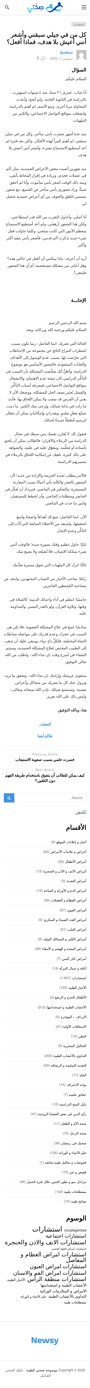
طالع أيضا (45, 735)
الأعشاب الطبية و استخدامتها (66, 1007)
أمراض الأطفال (75, 861)
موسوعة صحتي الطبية (42, 1369)
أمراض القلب (76, 929)
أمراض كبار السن (74, 958)
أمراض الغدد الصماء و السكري (65, 919)
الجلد (82, 1074)
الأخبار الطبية (77, 987)
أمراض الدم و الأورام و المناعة (65, 890)
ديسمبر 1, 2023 (61, 58)
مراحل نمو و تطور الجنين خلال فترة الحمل (56, 1181)
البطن (82, 1036)
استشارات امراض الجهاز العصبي (69, 1248)
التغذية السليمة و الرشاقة (68, 1065)
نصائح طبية (78, 1201)
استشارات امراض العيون (58, 1265)
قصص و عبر (77, 1171)
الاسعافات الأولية (74, 1026)
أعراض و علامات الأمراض (68, 851)
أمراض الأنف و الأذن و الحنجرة (64, 871)
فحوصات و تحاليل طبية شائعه (65, 1162)
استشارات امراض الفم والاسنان (49, 1272)
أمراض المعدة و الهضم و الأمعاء (64, 948)
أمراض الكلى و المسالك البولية (64, 938)
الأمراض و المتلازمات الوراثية (63, 1290)
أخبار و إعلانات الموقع (71, 841)
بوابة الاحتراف (76, 1084)
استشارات (78, 24)
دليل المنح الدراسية (73, 1104)
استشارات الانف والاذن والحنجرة (45, 1241)
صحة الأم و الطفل (73, 1123)
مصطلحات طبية (75, 1191)
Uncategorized (75, 1230)
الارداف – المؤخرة (73, 1016)
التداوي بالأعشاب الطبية (70, 1055)
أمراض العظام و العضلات (68, 900)
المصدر (45, 723)
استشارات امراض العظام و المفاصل (53, 1256)
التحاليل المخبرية (74, 1045)
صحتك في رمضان (73, 1142)
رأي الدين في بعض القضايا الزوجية (62, 1113)
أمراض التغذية (76, 880)
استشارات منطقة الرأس (56, 1278)
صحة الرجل (78, 1133)
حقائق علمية (77, 1094)
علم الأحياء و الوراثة (72, 1152)
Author (66, 52)
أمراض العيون (76, 909)
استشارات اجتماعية (66, 1235)
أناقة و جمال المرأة (73, 968)
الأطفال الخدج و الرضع (70, 997)
